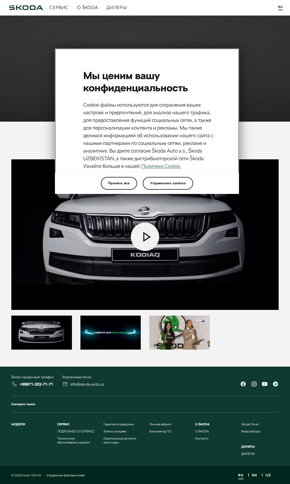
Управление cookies (168, 183)
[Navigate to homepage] (26, 7)
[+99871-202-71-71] (14, 384)
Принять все (119, 183)
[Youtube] (264, 385)
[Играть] (145, 237)
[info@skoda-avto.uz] (65, 384)
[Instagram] (254, 385)
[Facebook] (243, 385)
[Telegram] (275, 385)
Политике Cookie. (161, 166)
